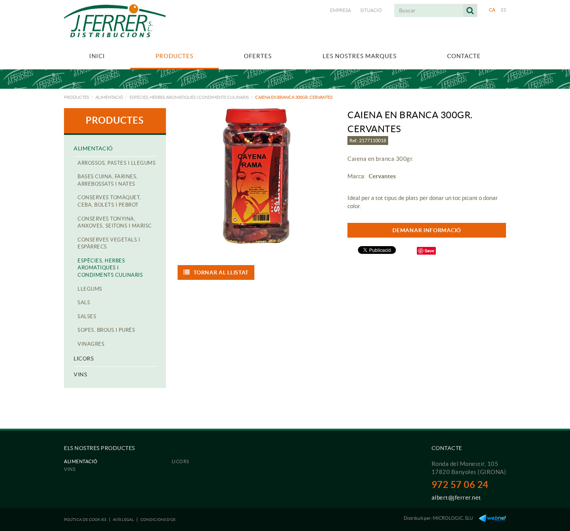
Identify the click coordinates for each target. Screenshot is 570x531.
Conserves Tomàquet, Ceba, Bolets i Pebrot (109, 201)
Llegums (90, 289)
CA (492, 9)
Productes (76, 97)
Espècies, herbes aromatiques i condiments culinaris (189, 97)
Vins (80, 374)
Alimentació (109, 97)
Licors (83, 358)
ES (503, 9)
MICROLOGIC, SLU (453, 518)
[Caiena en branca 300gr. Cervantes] (257, 176)
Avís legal (123, 519)
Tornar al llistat (221, 272)
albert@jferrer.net (456, 497)
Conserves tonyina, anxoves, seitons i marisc (115, 222)
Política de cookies (85, 519)
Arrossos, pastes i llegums (116, 163)
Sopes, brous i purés (106, 330)
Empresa (340, 10)
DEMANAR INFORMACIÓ (426, 230)
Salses (87, 316)
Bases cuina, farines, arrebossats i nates (108, 180)
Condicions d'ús (158, 519)
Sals (84, 302)
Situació (371, 10)
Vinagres (91, 344)
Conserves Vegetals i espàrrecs (109, 243)
